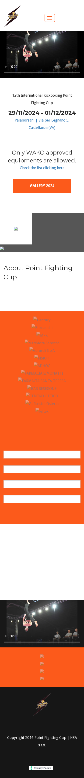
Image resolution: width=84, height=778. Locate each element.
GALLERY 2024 (42, 186)
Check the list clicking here (42, 168)
